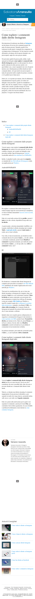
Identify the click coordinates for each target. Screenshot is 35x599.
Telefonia (18, 16)
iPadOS (29, 155)
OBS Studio (16, 301)
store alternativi (18, 155)
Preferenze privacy (22, 589)
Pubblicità (16, 588)
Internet (23, 16)
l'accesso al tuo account (26, 212)
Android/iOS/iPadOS (15, 129)
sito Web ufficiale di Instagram (19, 161)
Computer (12, 16)
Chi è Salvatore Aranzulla (17, 587)
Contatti (11, 588)
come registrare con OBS (9, 319)
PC (10, 132)
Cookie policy (14, 589)
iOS (25, 155)
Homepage (7, 587)
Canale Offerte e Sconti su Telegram (18, 24)
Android (26, 153)
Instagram (28, 43)
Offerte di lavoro (23, 588)
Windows (16, 163)
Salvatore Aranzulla (7, 39)
